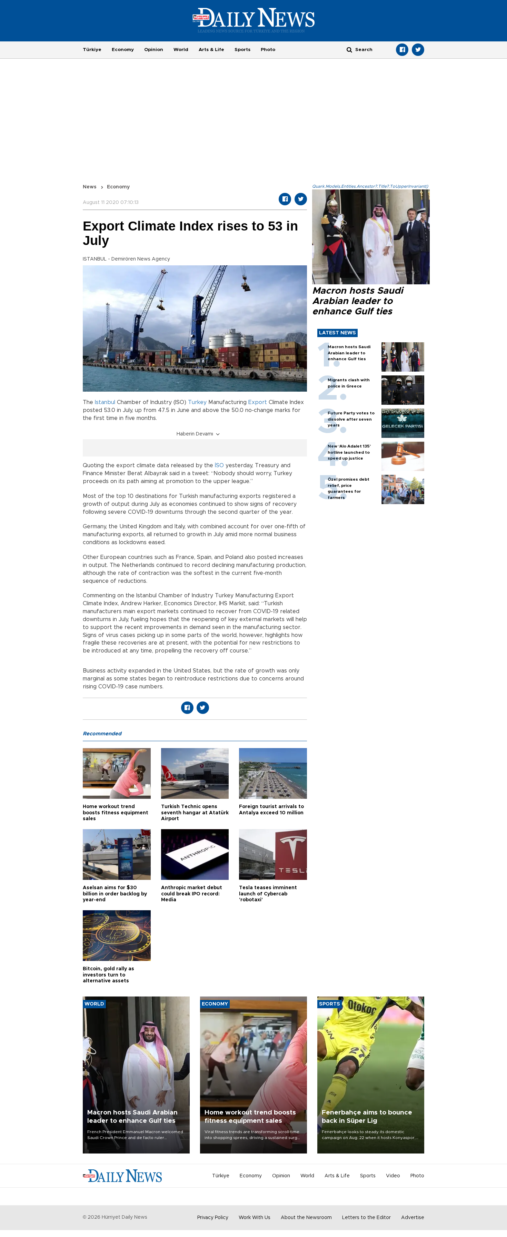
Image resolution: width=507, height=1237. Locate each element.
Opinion (153, 49)
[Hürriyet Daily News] (253, 20)
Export (257, 402)
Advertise (412, 1217)
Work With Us (254, 1217)
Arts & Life (211, 49)
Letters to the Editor (366, 1217)
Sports (242, 49)
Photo (268, 49)
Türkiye (92, 49)
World (180, 49)
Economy (123, 49)
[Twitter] (418, 49)
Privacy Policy (212, 1217)
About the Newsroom (306, 1217)
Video (393, 1176)
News (90, 187)
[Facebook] (402, 49)
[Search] (349, 49)
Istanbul (105, 402)
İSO (219, 465)
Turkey (197, 402)
